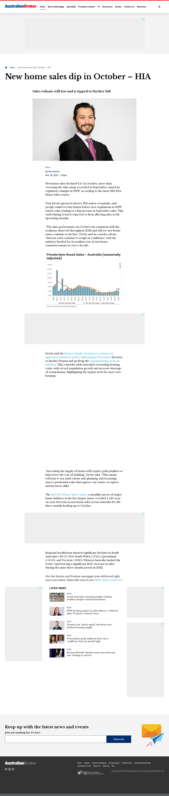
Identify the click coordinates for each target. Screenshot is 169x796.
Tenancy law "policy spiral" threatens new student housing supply (89, 626)
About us (96, 766)
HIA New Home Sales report (69, 494)
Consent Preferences (142, 763)
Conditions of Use (84, 766)
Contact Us (129, 7)
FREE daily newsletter (108, 580)
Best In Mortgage (56, 7)
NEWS (69, 594)
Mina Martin (54, 171)
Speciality (71, 7)
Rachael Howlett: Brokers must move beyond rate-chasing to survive (91, 654)
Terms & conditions (99, 763)
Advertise (141, 7)
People (86, 763)
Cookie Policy (127, 763)
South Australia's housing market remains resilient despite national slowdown (89, 598)
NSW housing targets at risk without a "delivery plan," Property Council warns (92, 612)
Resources (107, 7)
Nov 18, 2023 (51, 175)
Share (64, 175)
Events (118, 7)
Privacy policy (114, 763)
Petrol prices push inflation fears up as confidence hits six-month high (88, 640)
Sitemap (106, 766)
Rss (113, 766)
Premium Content (86, 7)
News (42, 7)
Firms (79, 763)
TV (98, 7)
